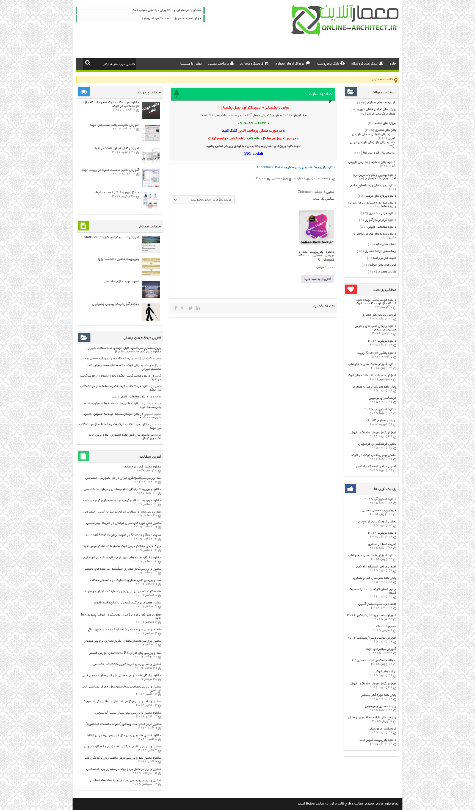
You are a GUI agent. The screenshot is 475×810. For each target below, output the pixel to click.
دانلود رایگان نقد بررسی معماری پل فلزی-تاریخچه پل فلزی (121, 675)
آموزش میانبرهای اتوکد (380, 649)
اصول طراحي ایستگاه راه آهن (376, 466)
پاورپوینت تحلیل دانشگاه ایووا (118, 259)
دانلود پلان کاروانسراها (378, 153)
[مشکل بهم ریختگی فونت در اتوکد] (151, 208)
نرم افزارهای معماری (289, 64)
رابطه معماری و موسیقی (380, 706)
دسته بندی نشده (385, 244)
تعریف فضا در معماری (382, 544)
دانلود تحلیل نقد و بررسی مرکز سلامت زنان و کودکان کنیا (123, 758)
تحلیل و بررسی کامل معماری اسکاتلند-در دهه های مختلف (123, 569)
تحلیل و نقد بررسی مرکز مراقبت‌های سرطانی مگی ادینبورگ (122, 701)
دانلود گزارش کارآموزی (380, 220)
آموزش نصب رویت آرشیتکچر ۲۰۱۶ (371, 615)
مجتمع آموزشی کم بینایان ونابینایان (115, 304)
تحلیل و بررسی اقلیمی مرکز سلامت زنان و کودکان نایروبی (122, 746)
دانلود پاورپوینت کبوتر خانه (378, 740)
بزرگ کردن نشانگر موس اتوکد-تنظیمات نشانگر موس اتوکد (121, 546)
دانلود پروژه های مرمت (381, 196)
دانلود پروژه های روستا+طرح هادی (373, 185)
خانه (393, 64)
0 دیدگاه (260, 178)
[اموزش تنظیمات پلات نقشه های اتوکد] (151, 141)
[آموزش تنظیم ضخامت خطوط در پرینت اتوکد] (151, 186)
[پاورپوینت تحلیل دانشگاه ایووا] (151, 275)
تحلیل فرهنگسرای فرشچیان (377, 444)
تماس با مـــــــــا (191, 64)
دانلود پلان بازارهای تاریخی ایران (372, 142)
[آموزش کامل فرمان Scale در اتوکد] (151, 163)
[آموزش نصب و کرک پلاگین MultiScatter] (151, 252)
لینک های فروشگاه (364, 64)
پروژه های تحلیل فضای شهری (376, 109)
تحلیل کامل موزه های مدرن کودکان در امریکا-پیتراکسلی (123, 523)
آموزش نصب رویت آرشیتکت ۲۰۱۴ (371, 638)
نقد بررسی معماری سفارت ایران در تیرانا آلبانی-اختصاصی (122, 512)
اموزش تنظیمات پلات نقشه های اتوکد (371, 375)
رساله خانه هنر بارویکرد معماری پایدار (105, 358)
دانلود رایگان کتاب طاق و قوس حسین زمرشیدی (375, 328)
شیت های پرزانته (384, 258)
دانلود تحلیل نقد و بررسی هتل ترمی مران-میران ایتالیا (124, 735)
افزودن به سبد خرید (317, 279)
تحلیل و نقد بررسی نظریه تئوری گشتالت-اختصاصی (127, 664)
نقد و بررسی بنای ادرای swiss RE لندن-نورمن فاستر (125, 653)
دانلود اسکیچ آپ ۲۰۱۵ (380, 409)
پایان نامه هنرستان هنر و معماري (374, 387)
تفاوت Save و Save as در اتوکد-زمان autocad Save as (123, 535)
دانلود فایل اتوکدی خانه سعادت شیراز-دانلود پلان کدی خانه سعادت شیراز (123, 349)
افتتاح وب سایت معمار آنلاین (377, 604)
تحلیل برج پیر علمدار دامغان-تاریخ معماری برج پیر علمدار (122, 641)
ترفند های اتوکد (385, 671)
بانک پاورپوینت (328, 64)
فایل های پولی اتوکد (383, 265)
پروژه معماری (152, 348)
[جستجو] (88, 63)
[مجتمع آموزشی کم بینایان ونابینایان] (151, 320)
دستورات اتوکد (385, 626)
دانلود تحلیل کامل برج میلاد (142, 467)
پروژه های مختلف (385, 123)
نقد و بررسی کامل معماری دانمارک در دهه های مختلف (125, 580)
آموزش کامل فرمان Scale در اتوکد (373, 433)
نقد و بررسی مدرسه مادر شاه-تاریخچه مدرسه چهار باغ (124, 629)
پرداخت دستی (218, 64)
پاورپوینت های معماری (381, 102)
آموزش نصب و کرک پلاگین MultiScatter (111, 237)
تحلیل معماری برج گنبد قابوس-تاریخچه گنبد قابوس (127, 603)
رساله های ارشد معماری (380, 251)
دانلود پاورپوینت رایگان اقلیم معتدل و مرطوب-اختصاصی (122, 489)
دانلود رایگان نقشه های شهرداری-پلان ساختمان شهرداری (122, 558)
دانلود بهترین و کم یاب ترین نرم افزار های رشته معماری (374, 176)
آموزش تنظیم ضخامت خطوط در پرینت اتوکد (110, 170)
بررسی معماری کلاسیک (381, 420)
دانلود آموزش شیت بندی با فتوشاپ (372, 364)
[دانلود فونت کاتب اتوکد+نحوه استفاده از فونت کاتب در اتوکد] (151, 118)
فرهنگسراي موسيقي (382, 398)
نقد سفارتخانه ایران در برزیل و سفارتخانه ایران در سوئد (122, 591)
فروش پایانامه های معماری (379, 315)
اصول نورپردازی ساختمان (121, 281)
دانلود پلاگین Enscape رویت (376, 353)
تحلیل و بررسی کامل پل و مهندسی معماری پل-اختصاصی (123, 769)
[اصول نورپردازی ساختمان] (151, 297)
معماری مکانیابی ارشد (381, 114)
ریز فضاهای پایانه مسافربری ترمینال (372, 717)
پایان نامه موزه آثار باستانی (378, 695)
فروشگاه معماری (251, 64)
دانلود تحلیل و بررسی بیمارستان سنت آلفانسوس (128, 713)
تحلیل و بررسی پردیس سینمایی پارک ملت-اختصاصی (125, 780)
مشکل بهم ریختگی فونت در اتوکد (373, 455)
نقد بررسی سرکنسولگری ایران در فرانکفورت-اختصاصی (123, 478)
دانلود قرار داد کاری (382, 213)
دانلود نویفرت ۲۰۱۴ (382, 341)
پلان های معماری (385, 130)
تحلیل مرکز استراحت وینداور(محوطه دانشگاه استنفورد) (123, 724)
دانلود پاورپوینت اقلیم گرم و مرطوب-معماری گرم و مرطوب (122, 500)
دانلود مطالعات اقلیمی (382, 227)
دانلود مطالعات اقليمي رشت (130, 397)
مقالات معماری (387, 272)
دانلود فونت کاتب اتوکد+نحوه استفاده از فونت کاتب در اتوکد (375, 301)
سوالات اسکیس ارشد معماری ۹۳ (374, 660)
